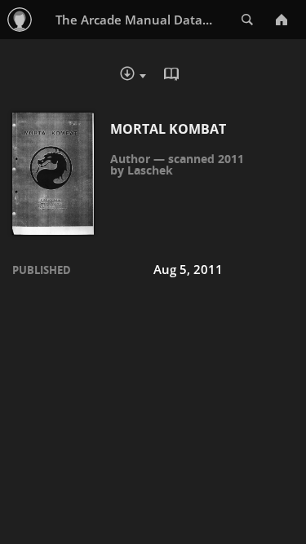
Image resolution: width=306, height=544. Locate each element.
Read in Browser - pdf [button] (173, 75)
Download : (144, 77)
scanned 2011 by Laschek (177, 164)
